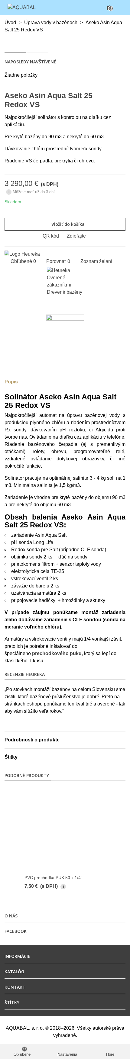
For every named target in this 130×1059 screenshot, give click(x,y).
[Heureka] (22, 253)
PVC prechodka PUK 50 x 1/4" (53, 877)
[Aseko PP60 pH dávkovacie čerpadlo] (120, 95)
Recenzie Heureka (25, 674)
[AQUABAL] (22, 7)
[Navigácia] (119, 7)
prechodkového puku (57, 653)
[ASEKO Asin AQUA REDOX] (111, 95)
